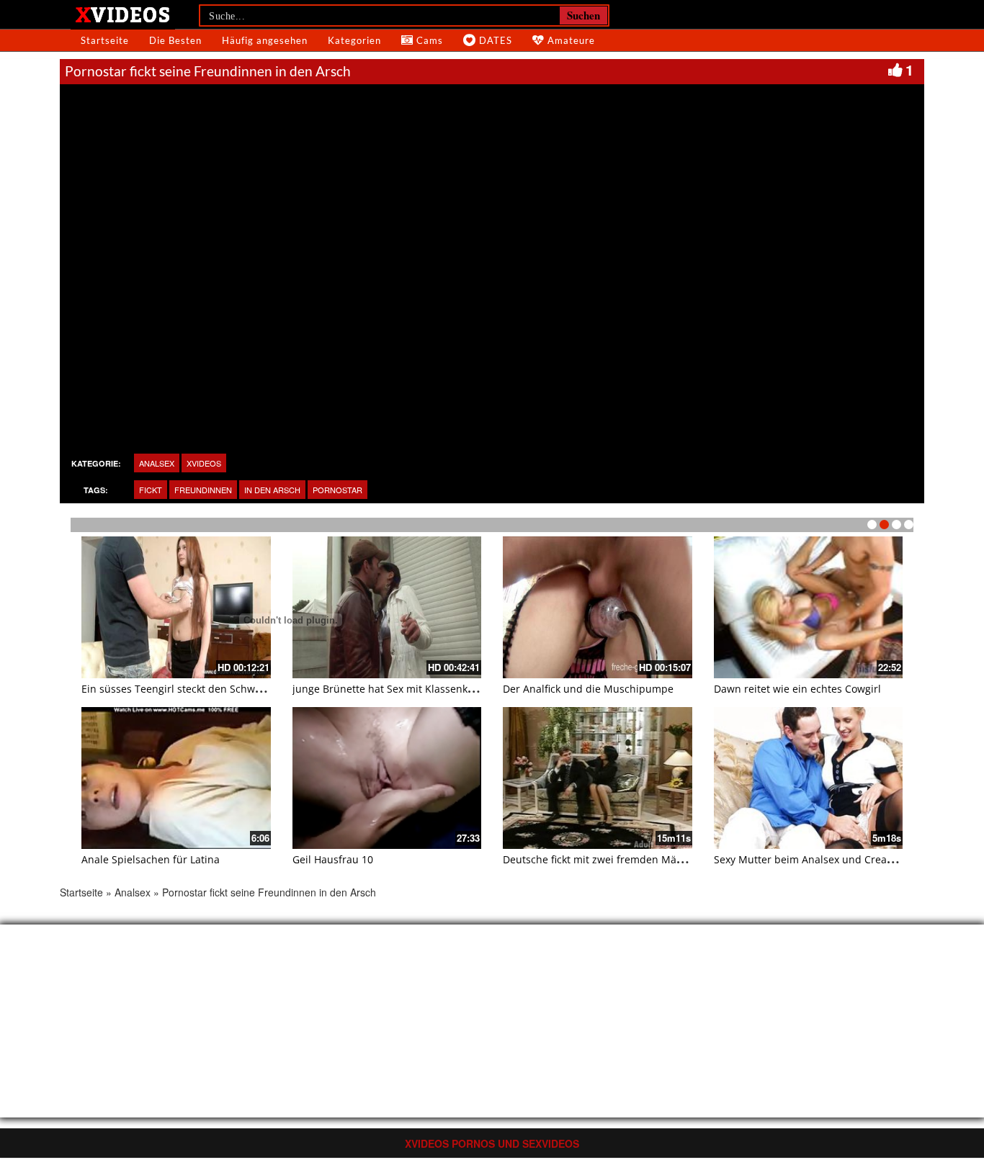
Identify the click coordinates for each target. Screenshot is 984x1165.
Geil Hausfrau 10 (332, 859)
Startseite (105, 40)
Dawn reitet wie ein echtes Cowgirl (797, 689)
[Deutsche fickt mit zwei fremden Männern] (597, 778)
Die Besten (175, 40)
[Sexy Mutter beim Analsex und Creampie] (808, 778)
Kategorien (354, 40)
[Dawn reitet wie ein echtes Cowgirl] (808, 607)
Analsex (133, 892)
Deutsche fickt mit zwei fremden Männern (604, 859)
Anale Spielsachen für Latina (150, 859)
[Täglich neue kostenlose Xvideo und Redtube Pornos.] (123, 13)
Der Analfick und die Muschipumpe (588, 689)
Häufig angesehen (265, 40)
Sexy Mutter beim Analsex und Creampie (812, 859)
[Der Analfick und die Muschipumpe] (597, 607)
